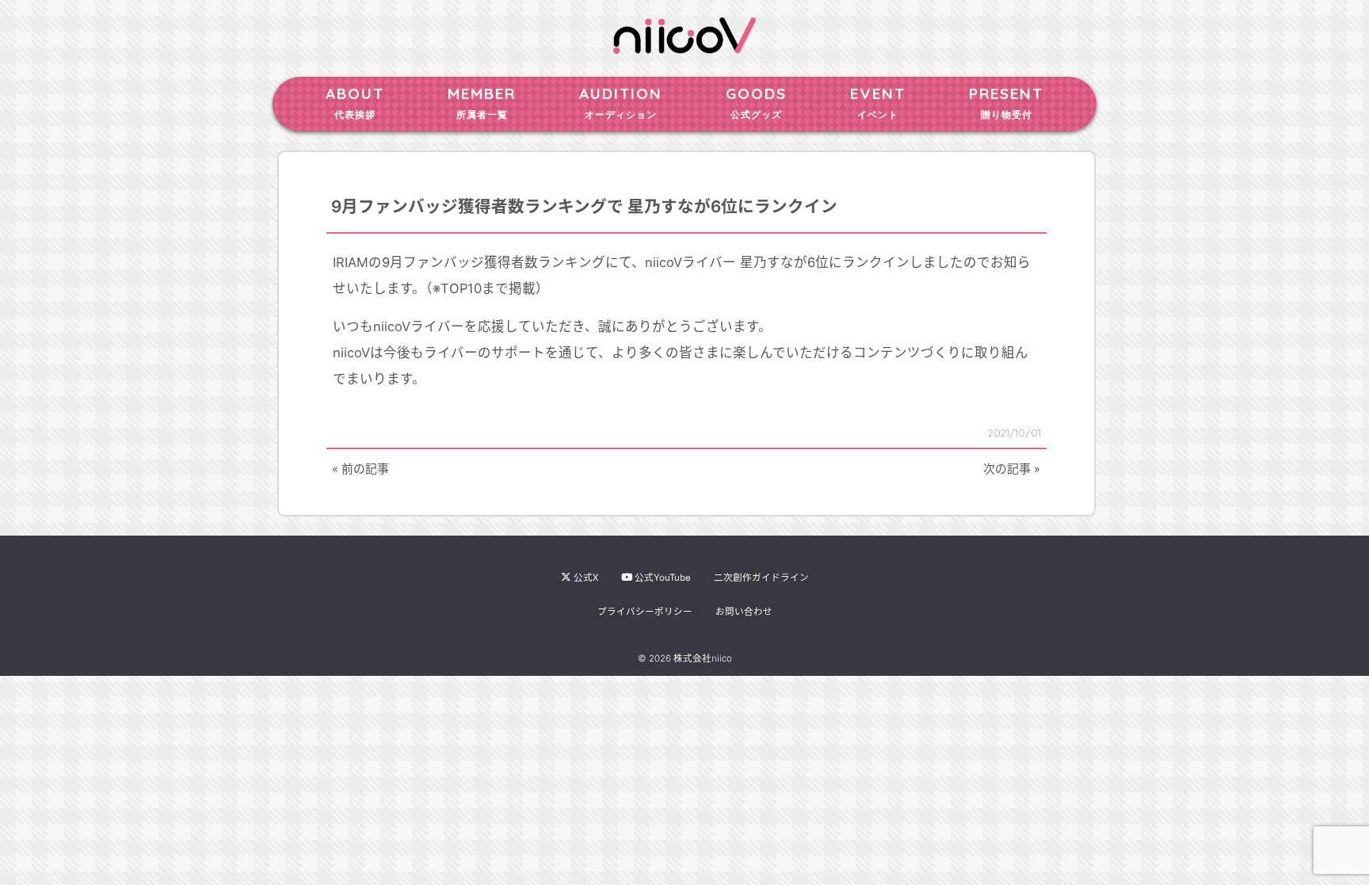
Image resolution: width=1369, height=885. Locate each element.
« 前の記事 (360, 469)
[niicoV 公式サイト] (684, 46)
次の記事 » (1011, 469)
